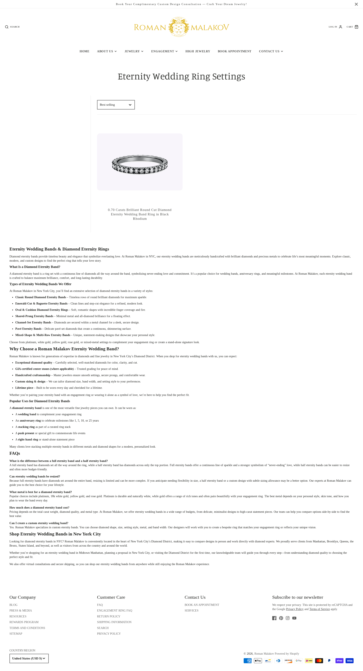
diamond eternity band (25, 273)
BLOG (13, 604)
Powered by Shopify (287, 653)
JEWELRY (132, 51)
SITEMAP (15, 633)
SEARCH (103, 628)
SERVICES (192, 610)
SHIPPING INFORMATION (114, 622)
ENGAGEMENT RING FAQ (114, 610)
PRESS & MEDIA (20, 610)
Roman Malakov (74, 541)
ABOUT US (105, 51)
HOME (84, 51)
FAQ (100, 604)
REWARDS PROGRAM (23, 622)
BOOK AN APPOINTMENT (202, 604)
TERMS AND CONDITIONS (27, 628)
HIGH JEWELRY (197, 51)
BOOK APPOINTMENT (235, 51)
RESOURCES (17, 616)
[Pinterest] (281, 618)
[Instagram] (287, 618)
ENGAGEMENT (162, 51)
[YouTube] (294, 618)
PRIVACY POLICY (109, 633)
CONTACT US (269, 51)
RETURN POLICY (108, 616)
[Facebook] (274, 618)
